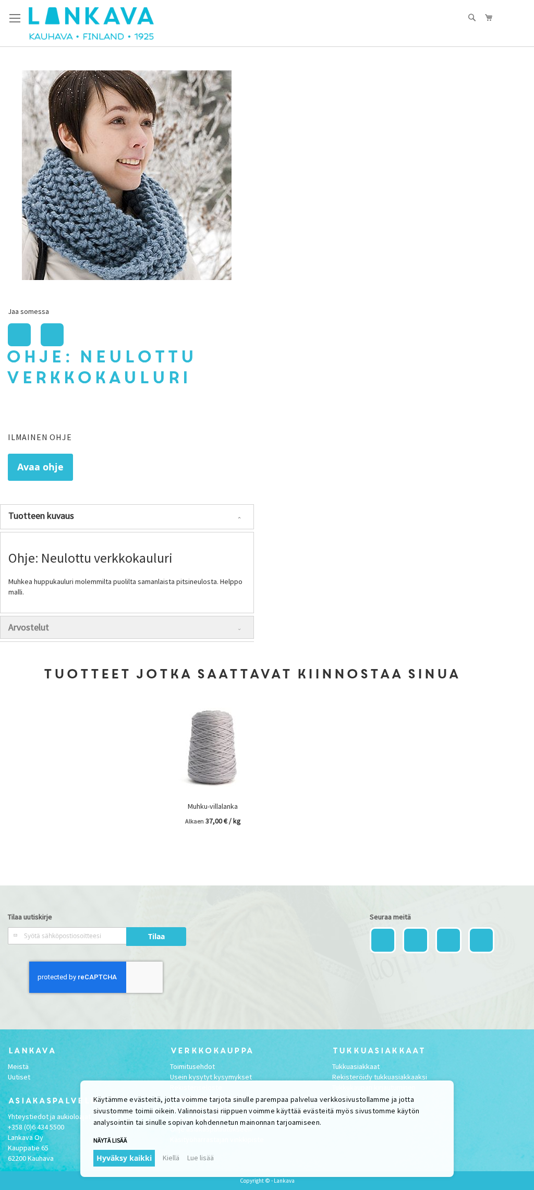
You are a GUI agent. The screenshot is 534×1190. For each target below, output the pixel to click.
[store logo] (91, 23)
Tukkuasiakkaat (356, 1066)
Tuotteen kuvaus (41, 515)
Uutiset (19, 1077)
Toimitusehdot (192, 1066)
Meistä (18, 1066)
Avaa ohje (40, 466)
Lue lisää (200, 1157)
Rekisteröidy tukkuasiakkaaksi (379, 1077)
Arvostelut (28, 627)
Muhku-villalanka (213, 806)
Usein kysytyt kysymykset (211, 1077)
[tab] (127, 516)
